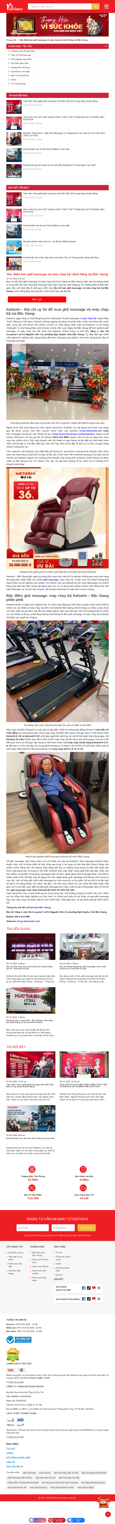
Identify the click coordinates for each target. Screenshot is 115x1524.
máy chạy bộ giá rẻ (38, 1487)
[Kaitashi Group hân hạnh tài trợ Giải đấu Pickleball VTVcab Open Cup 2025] (14, 171)
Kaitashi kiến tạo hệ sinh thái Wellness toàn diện (30, 1138)
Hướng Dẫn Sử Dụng (20, 67)
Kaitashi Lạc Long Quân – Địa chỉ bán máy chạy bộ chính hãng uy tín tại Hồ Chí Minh (29, 1021)
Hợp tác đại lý (14, 1466)
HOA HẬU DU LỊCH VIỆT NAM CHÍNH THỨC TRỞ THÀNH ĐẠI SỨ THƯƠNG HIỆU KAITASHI (83, 1085)
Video (13, 79)
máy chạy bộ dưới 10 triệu (62, 1487)
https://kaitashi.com (91, 430)
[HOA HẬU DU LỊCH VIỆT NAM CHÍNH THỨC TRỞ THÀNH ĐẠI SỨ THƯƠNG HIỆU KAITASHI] (14, 123)
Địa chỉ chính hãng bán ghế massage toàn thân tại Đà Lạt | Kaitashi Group (83, 967)
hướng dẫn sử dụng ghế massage (23, 1482)
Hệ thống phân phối (18, 1457)
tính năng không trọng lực (93, 1482)
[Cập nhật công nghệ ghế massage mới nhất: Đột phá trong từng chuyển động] (14, 107)
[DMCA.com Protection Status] (12, 1355)
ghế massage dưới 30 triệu (20, 1477)
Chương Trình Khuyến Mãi (22, 51)
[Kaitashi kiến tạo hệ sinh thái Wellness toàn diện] (14, 155)
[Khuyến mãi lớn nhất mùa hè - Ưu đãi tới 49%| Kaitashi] (14, 247)
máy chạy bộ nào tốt (17, 1487)
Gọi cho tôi (86, 1227)
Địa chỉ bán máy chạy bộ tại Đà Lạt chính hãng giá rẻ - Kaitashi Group (29, 967)
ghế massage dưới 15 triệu (66, 1472)
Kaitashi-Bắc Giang (39, 907)
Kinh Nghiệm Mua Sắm (21, 59)
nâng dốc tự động (85, 1487)
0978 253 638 (23, 1327)
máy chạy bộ (44, 1472)
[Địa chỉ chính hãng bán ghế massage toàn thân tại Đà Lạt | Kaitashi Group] (84, 957)
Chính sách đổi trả (40, 1266)
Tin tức (59, 1252)
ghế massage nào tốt (45, 1477)
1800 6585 (20, 1324)
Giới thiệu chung (15, 1252)
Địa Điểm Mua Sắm (20, 63)
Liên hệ (59, 1275)
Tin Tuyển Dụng (18, 83)
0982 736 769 (23, 1331)
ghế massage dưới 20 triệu (94, 1472)
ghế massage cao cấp (69, 1477)
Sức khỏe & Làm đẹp (20, 71)
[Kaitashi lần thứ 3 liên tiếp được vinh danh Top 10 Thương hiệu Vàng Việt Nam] (14, 263)
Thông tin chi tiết (16, 1382)
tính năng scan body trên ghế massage (60, 1482)
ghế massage (29, 1472)
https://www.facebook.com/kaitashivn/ (73, 434)
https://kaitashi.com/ (28, 921)
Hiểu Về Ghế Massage (21, 55)
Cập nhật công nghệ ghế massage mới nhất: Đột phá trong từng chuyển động (30, 1085)
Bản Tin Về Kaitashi (20, 75)
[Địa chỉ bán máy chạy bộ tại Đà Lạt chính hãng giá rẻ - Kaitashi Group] (30, 957)
